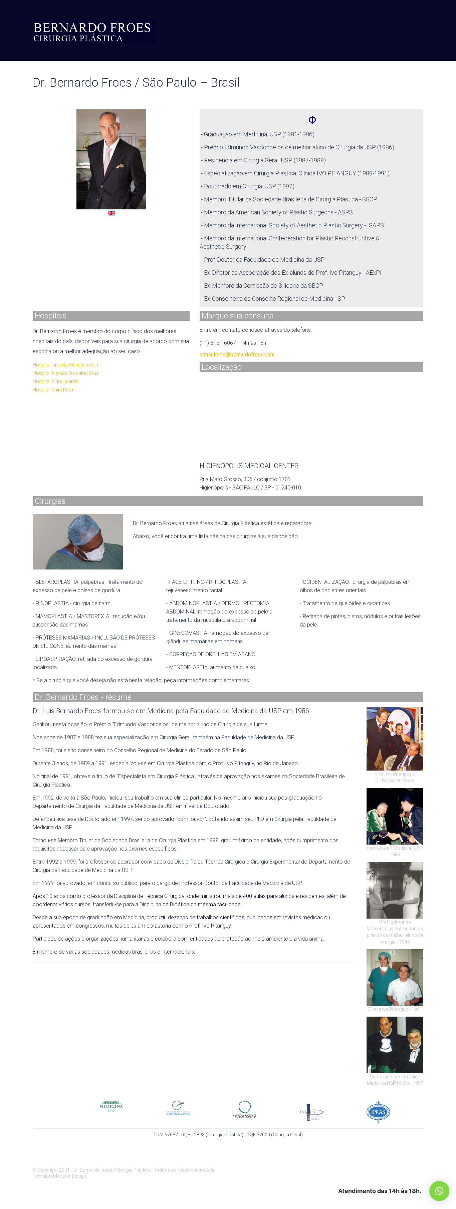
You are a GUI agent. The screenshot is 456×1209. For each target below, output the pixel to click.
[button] (439, 1191)
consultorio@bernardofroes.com (237, 354)
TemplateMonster (52, 1176)
